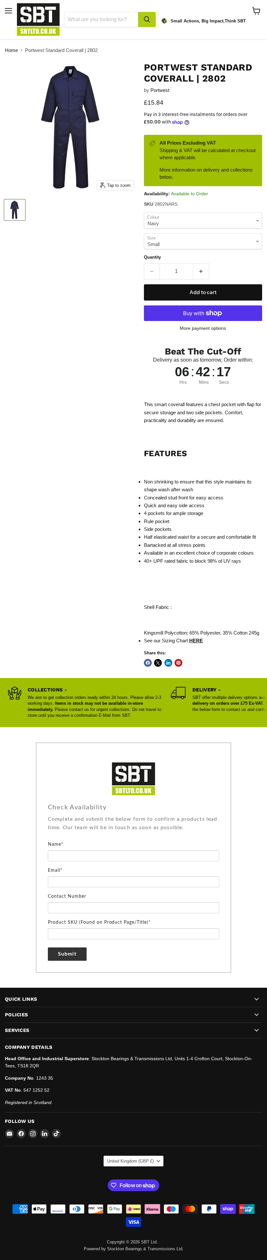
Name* (55, 844)
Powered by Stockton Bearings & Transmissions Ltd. (134, 1248)
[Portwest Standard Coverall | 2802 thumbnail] (14, 209)
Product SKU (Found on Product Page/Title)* (99, 922)
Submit (67, 954)
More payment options (203, 328)
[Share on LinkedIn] (168, 663)
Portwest (159, 90)
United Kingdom (130, 1161)
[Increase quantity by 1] (201, 271)
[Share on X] (158, 663)
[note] (133, 827)
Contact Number (67, 896)
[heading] (133, 807)
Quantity (152, 257)
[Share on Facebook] (148, 663)
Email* (55, 870)
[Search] (147, 19)
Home (11, 50)
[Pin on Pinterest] (178, 663)
